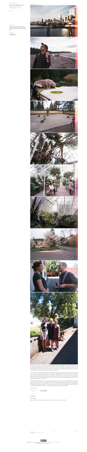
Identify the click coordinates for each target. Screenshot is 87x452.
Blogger (50, 443)
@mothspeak (19, 7)
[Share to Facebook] (44, 390)
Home (54, 430)
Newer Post (32, 430)
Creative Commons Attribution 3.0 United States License (51, 442)
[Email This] (41, 390)
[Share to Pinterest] (46, 390)
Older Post (76, 430)
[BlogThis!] (42, 390)
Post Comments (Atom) (39, 432)
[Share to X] (43, 390)
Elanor (34, 442)
